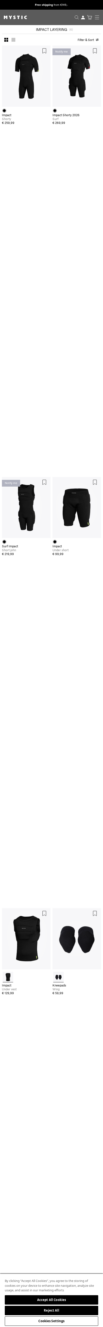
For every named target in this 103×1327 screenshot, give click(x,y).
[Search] (77, 17)
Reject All (51, 1310)
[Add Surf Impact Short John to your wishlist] (44, 482)
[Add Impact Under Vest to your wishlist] (44, 913)
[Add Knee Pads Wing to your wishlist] (95, 913)
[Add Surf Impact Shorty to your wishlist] (95, 50)
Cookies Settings (51, 1321)
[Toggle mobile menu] (98, 17)
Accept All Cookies (51, 1300)
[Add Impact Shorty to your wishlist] (44, 50)
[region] (51, 1300)
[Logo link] (13, 17)
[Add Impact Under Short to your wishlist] (95, 482)
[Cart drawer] (89, 17)
